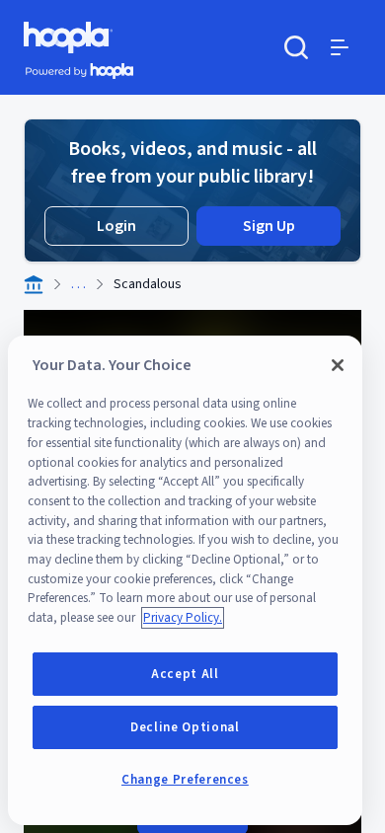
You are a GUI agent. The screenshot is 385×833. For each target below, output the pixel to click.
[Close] (337, 365)
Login (116, 226)
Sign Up (269, 226)
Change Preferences (185, 780)
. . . (78, 284)
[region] (185, 580)
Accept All (185, 674)
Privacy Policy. (182, 618)
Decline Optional (185, 727)
